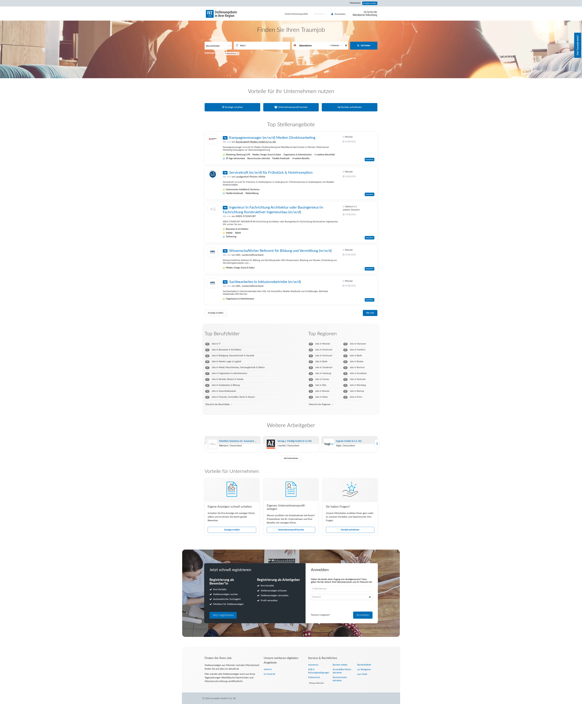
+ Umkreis (334, 46)
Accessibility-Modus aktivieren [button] (342, 671)
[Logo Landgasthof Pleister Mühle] (213, 174)
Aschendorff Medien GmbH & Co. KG (256, 142)
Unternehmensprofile (296, 14)
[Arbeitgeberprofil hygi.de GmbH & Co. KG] (329, 444)
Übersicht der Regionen (320, 404)
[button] (346, 46)
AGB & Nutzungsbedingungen (318, 671)
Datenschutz (314, 677)
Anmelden (340, 14)
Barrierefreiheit (364, 665)
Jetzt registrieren (223, 615)
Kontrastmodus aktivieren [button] (340, 679)
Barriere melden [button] (340, 665)
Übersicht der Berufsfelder (217, 404)
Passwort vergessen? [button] (320, 615)
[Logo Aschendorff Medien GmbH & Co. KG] (213, 139)
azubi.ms (268, 669)
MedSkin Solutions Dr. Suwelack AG (238, 441)
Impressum (313, 665)
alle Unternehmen (291, 458)
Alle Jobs (227, 142)
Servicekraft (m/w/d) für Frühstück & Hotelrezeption (271, 172)
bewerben (369, 159)
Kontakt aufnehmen (350, 530)
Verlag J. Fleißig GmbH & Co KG (295, 441)
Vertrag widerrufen (316, 683)
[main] (291, 334)
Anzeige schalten (369, 3)
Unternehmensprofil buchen (291, 530)
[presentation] (377, 443)
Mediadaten (355, 3)
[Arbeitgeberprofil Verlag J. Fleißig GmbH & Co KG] (270, 444)
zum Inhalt (362, 674)
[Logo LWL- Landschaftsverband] (213, 252)
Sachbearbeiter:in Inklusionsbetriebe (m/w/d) (265, 282)
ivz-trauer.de (269, 674)
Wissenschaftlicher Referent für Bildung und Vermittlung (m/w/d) (280, 251)
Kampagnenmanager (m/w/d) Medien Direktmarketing (272, 138)
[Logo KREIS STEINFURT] (213, 209)
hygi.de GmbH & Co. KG (349, 441)
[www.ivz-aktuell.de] (362, 13)
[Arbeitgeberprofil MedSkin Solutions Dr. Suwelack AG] (212, 444)
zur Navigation (364, 670)
